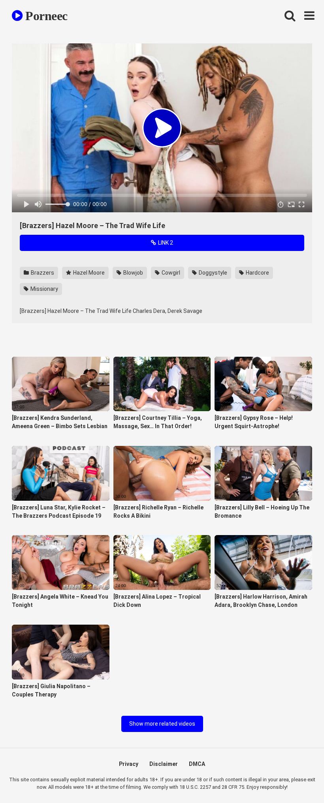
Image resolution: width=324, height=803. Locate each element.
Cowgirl (170, 273)
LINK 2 (165, 243)
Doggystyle (212, 273)
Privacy (128, 764)
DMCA (197, 764)
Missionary (43, 289)
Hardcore (257, 273)
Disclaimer (163, 764)
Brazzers (42, 273)
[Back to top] (297, 779)
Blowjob (132, 273)
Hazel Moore (88, 273)
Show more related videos (162, 724)
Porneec (45, 16)
